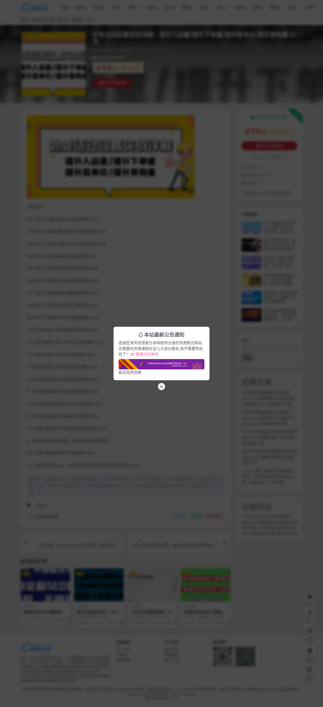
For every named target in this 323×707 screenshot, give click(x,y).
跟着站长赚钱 (147, 354)
